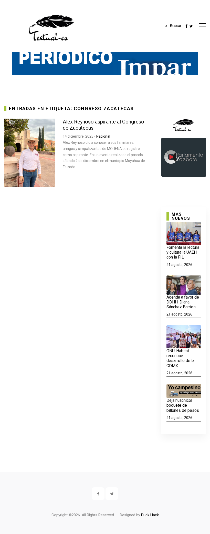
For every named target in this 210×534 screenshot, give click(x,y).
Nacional (103, 136)
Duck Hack (150, 515)
